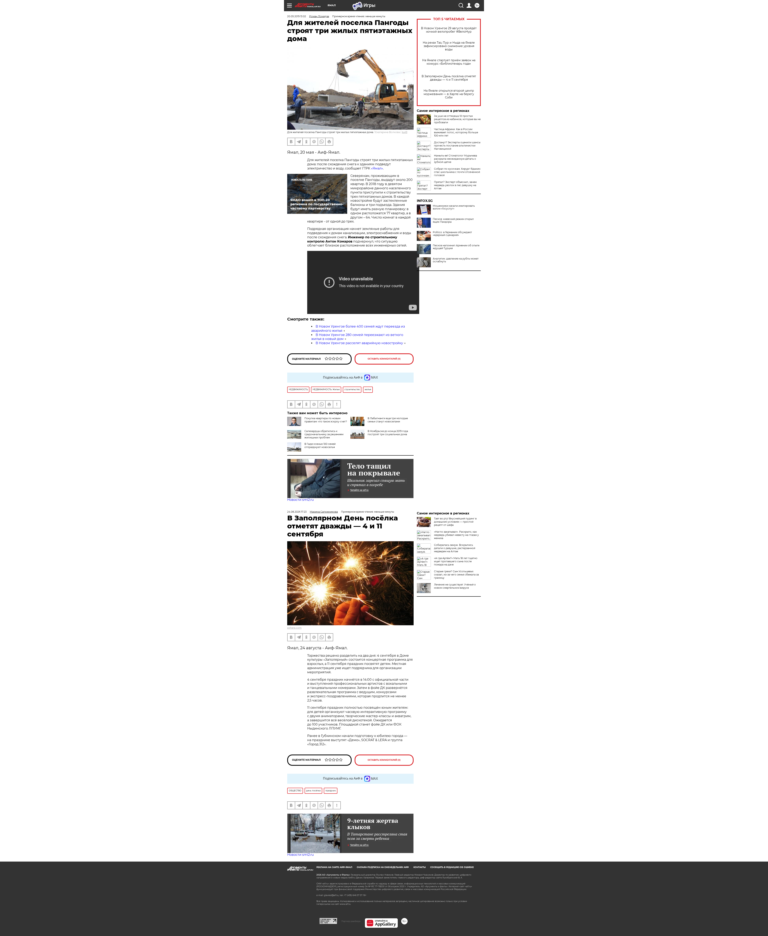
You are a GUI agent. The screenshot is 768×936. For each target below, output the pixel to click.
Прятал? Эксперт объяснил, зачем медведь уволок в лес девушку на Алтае (455, 185)
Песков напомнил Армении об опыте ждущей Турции (456, 247)
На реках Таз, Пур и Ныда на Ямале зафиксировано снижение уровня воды (449, 46)
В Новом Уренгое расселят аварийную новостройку (359, 343)
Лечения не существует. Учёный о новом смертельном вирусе (455, 586)
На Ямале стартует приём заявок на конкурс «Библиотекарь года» (448, 62)
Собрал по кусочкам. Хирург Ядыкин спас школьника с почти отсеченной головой (457, 172)
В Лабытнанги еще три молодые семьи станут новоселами (388, 420)
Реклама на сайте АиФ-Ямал (334, 867)
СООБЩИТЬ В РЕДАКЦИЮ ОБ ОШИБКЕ (452, 867)
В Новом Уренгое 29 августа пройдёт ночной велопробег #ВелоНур (449, 30)
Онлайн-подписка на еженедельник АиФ (383, 867)
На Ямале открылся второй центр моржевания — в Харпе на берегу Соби (449, 94)
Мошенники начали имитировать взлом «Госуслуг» (454, 207)
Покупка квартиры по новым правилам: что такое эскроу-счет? (325, 420)
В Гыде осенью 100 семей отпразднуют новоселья (320, 445)
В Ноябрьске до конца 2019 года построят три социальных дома (388, 433)
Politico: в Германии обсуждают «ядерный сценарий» (452, 234)
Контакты (419, 867)
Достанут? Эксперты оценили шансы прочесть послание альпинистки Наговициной (457, 145)
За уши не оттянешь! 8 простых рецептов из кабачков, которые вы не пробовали (457, 119)
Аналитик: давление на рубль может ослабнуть (456, 260)
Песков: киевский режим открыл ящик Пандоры (453, 220)
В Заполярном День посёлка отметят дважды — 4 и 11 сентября (449, 78)
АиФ (404, 132)
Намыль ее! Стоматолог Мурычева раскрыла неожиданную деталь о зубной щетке (455, 158)
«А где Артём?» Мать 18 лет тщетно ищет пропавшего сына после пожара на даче (455, 561)
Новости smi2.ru (300, 500)
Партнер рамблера (350, 921)
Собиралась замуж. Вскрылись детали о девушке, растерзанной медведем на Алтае (454, 548)
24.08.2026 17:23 (297, 511)
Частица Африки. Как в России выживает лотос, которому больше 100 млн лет (456, 132)
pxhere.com (294, 627)
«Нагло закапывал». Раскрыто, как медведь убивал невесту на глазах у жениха (456, 535)
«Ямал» (377, 168)
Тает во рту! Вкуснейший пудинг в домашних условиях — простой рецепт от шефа (455, 521)
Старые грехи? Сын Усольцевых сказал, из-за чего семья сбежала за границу (456, 574)
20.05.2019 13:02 (296, 16)
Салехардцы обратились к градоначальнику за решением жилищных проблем (323, 434)
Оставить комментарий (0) (384, 359)
